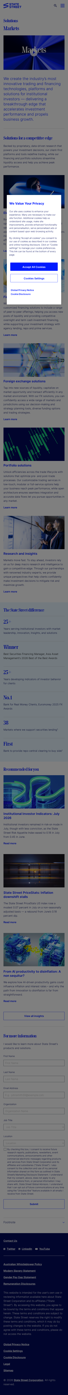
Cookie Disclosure (21, 294)
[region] (34, 250)
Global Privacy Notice (22, 290)
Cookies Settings (34, 278)
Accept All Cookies (34, 267)
